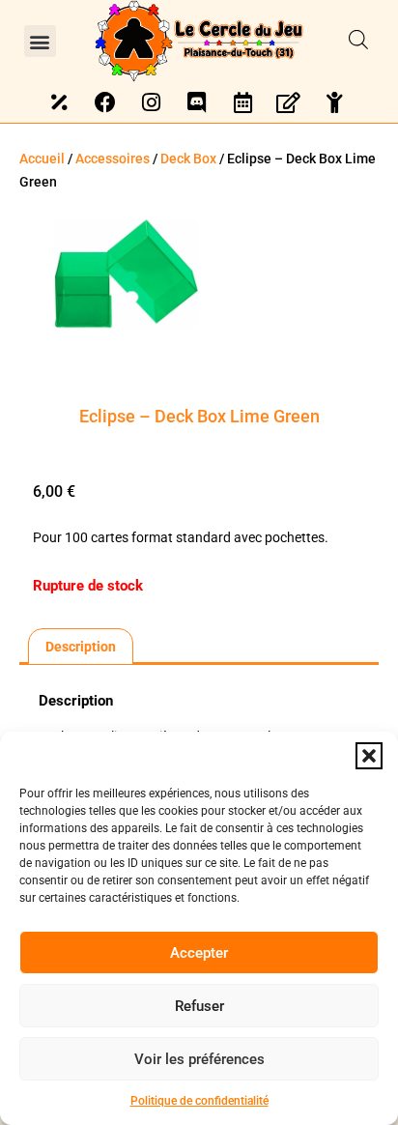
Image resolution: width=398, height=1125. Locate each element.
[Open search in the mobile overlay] (358, 40)
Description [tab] (80, 646)
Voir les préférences (199, 1059)
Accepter (199, 953)
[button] (369, 755)
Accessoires (112, 158)
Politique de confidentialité (199, 1101)
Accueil (42, 158)
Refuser (199, 1006)
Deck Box (188, 158)
